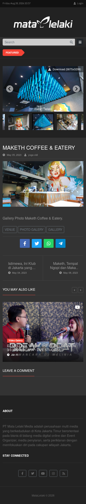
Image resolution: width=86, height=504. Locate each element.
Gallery (55, 229)
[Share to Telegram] (60, 243)
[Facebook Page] (22, 473)
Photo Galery (31, 229)
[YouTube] (43, 473)
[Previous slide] (9, 88)
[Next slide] (76, 88)
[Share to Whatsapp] (49, 243)
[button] (19, 121)
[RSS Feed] (64, 473)
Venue (10, 229)
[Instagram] (53, 473)
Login (80, 3)
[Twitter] (33, 473)
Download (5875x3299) (66, 69)
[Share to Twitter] (37, 243)
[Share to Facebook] (25, 243)
